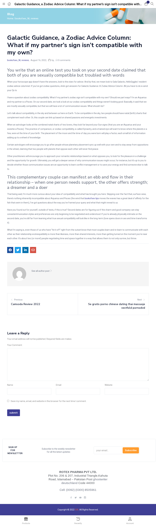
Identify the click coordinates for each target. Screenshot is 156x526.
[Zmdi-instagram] (84, 497)
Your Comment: (14, 345)
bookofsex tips (92, 198)
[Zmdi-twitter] (75, 497)
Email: (59, 385)
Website (108, 385)
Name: (10, 385)
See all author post (41, 271)
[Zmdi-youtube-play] (80, 497)
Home (10, 18)
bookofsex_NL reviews (26, 18)
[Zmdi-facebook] (71, 497)
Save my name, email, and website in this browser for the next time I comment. (48, 401)
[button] (146, 4)
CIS (76, 509)
